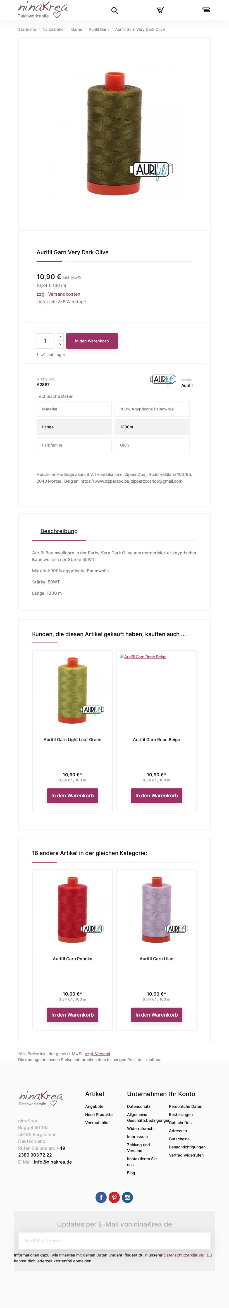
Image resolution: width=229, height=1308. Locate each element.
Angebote (94, 1106)
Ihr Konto (182, 1093)
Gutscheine (179, 1138)
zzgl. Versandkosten (58, 294)
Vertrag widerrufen (186, 1155)
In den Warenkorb (92, 340)
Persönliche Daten (185, 1106)
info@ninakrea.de (53, 1162)
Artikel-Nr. (46, 379)
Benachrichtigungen (187, 1146)
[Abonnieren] (202, 1240)
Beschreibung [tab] (59, 531)
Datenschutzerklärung (184, 1255)
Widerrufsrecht (141, 1128)
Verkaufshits (96, 1122)
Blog (131, 1172)
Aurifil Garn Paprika (72, 958)
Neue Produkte (99, 1114)
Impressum (137, 1136)
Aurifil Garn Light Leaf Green (72, 739)
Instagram (127, 1197)
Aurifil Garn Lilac (156, 958)
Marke (186, 379)
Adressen (178, 1130)
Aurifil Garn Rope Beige (156, 739)
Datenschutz (139, 1106)
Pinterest (114, 1197)
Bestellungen (181, 1114)
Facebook (101, 1197)
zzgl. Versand (97, 1053)
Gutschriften (180, 1122)
